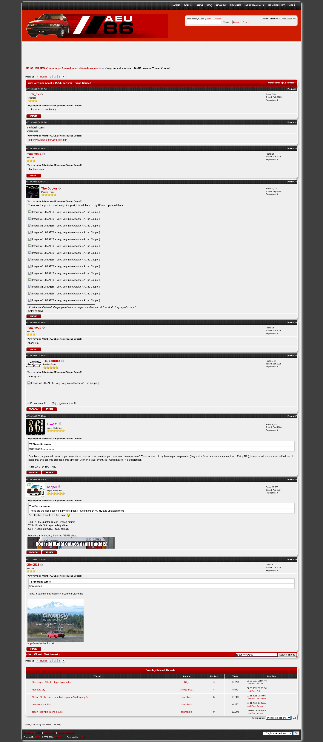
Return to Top (49, 733)
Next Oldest (35, 654)
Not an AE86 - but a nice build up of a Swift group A (60, 697)
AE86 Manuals (254, 5)
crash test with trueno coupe (47, 711)
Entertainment (70, 68)
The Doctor (49, 188)
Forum (188, 5)
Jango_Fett (186, 689)
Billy (186, 682)
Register (218, 19)
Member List (276, 5)
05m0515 (33, 564)
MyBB (38, 737)
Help (292, 5)
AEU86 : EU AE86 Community (42, 68)
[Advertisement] (93, 55)
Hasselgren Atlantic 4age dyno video (51, 682)
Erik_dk (33, 94)
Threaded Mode (274, 83)
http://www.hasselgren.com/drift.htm (47, 139)
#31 (295, 89)
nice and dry (38, 689)
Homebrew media (90, 68)
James (260, 706)
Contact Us (29, 733)
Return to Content (65, 733)
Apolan (259, 713)
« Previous (42, 77)
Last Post (251, 683)
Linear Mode (289, 83)
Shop (199, 5)
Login (208, 19)
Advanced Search (241, 22)
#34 (295, 182)
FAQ (209, 5)
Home (176, 5)
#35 (295, 322)
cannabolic (186, 697)
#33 (295, 148)
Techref (235, 5)
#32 (295, 122)
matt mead (34, 153)
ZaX (258, 691)
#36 (295, 355)
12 (214, 682)
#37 (295, 416)
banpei (260, 683)
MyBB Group (60, 737)
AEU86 (38, 733)
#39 (295, 559)
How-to (221, 5)
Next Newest (51, 654)
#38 (295, 479)
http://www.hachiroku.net (40, 643)
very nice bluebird (41, 704)
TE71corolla (51, 360)
